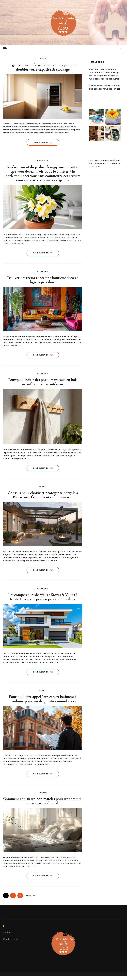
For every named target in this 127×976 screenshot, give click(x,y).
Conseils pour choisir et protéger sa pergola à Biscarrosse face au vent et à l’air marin (43, 494)
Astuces (43, 486)
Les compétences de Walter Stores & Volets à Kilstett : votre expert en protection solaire (42, 596)
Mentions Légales (11, 939)
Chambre (43, 792)
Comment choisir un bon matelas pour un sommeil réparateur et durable (42, 800)
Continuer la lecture (43, 142)
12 (20, 895)
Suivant (28, 895)
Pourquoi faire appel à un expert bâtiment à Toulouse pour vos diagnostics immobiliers (43, 698)
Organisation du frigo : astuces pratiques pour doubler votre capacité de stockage (42, 67)
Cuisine (43, 59)
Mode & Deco (42, 161)
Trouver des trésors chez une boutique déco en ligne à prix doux (43, 279)
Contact (7, 932)
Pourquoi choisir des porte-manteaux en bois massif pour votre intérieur (42, 381)
